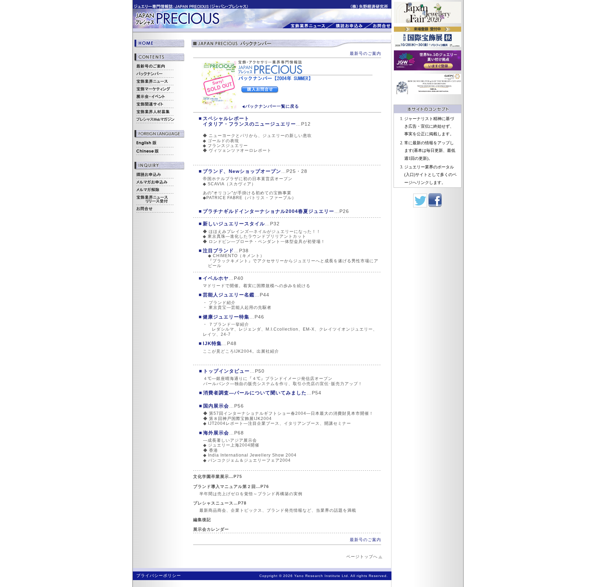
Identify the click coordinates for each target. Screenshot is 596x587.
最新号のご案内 (365, 53)
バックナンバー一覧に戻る (272, 106)
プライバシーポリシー (158, 575)
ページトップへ (362, 556)
